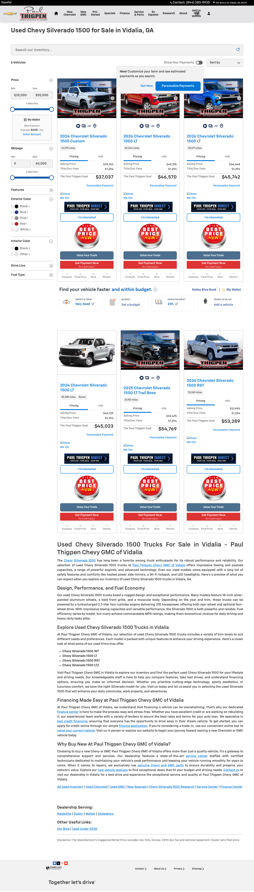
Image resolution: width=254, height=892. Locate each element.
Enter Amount (32, 134)
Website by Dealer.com (54, 868)
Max (35, 88)
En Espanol (153, 13)
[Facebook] (54, 863)
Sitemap (197, 869)
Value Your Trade (87, 255)
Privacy (178, 869)
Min (13, 88)
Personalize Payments (178, 86)
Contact (139, 869)
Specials (109, 13)
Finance (125, 13)
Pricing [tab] (74, 156)
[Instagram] (62, 863)
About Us (159, 869)
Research (169, 13)
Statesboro (106, 814)
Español (6, 2)
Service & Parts (139, 13)
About (183, 13)
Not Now (146, 86)
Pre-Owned (95, 13)
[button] (87, 148)
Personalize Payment (100, 185)
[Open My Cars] (208, 13)
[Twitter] (58, 863)
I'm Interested (87, 217)
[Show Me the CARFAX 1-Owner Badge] (66, 196)
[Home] (10, 13)
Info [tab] (100, 156)
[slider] (12, 109)
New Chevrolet (70, 13)
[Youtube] (66, 863)
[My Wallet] (197, 13)
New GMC (83, 13)
